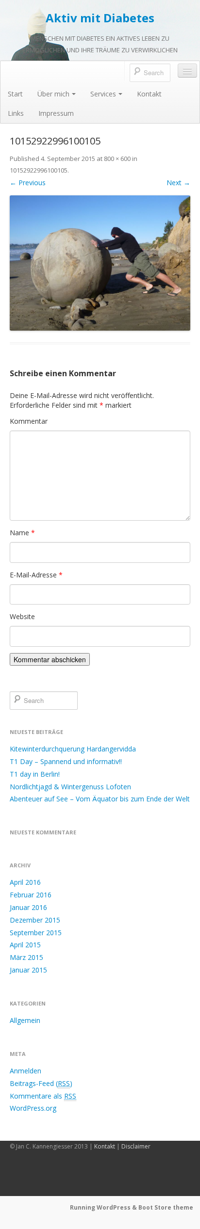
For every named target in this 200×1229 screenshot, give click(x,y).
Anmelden (25, 1070)
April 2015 (25, 944)
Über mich (53, 93)
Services (103, 93)
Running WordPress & (104, 1207)
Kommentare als (43, 1096)
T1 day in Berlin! (35, 774)
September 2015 (36, 932)
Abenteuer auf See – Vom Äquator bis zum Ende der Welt (100, 798)
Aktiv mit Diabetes (100, 18)
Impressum (56, 113)
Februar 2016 (30, 894)
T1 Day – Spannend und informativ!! (66, 761)
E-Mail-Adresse (36, 574)
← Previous (28, 182)
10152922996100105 (38, 170)
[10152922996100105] (100, 263)
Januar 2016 (28, 907)
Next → (178, 182)
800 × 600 (117, 158)
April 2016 (25, 882)
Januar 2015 (28, 969)
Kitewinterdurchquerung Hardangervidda (73, 748)
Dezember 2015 (35, 920)
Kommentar (29, 421)
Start (15, 93)
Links (16, 113)
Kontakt (149, 93)
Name (22, 532)
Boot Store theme (165, 1207)
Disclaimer (135, 1146)
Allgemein (25, 1020)
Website (22, 616)
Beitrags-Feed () (41, 1083)
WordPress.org (33, 1108)
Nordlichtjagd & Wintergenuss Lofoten (70, 786)
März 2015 (26, 957)
